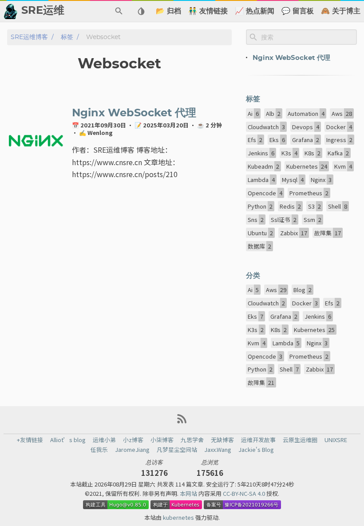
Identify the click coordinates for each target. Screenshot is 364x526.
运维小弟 (104, 440)
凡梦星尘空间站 (177, 450)
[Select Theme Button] (141, 11)
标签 (67, 37)
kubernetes (179, 517)
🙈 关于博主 (340, 11)
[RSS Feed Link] (182, 421)
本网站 (189, 493)
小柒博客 (162, 440)
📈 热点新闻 (254, 11)
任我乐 (99, 450)
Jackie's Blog (256, 450)
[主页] (11, 11)
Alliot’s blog (68, 440)
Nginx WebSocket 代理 (134, 113)
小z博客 (133, 440)
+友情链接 (30, 440)
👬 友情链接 (208, 11)
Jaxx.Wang (217, 450)
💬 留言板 (297, 11)
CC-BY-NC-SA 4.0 (244, 493)
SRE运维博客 (29, 37)
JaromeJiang (132, 450)
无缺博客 (222, 440)
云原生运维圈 (300, 440)
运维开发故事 (258, 440)
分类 (253, 275)
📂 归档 (168, 11)
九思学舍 (192, 440)
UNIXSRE (335, 440)
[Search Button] (119, 11)
